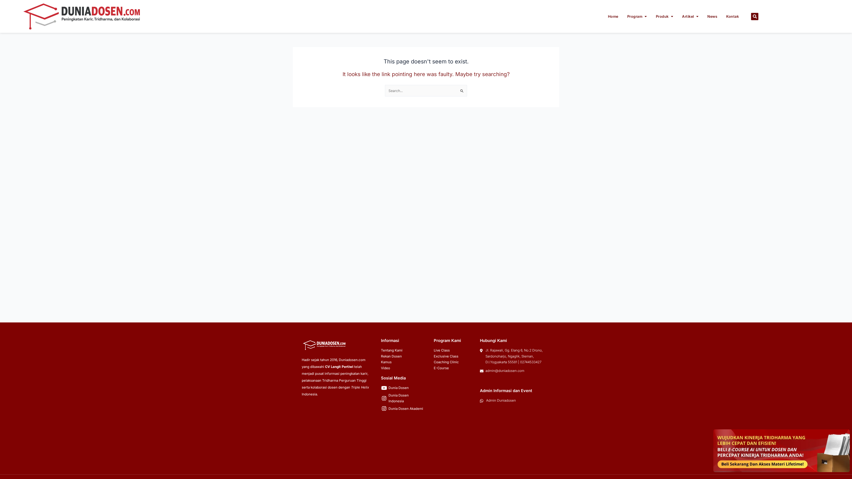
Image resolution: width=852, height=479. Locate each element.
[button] (754, 16)
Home (613, 16)
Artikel (688, 16)
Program (635, 16)
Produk (662, 16)
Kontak (732, 16)
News (712, 16)
